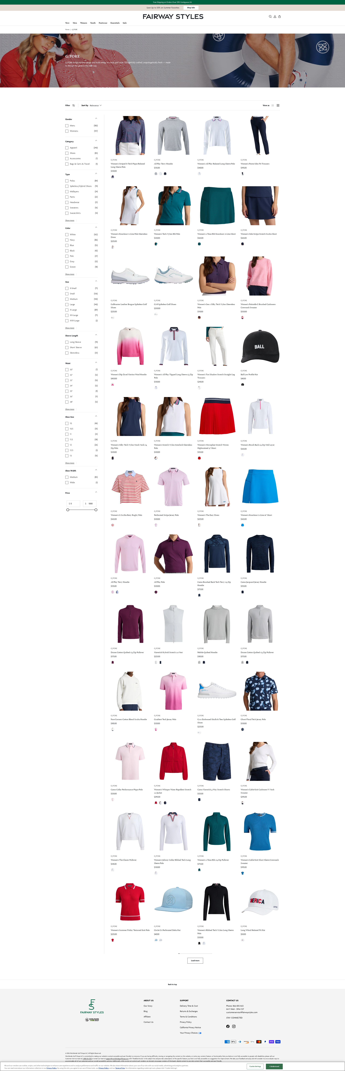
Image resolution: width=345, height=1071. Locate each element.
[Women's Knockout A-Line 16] (260, 486)
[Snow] (160, 173)
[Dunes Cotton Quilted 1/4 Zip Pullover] (130, 624)
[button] (279, 16)
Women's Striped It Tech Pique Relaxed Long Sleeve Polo (128, 165)
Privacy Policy (186, 1022)
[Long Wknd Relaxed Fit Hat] (260, 901)
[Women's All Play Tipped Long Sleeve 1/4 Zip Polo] (173, 346)
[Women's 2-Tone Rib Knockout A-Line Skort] (216, 205)
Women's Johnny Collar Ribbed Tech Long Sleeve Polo (172, 861)
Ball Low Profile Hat (249, 374)
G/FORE (74, 29)
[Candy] (242, 317)
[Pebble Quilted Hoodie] (216, 624)
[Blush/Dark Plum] (156, 729)
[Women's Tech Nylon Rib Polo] (173, 205)
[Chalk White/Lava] (112, 525)
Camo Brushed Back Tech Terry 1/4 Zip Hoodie (214, 583)
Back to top (172, 984)
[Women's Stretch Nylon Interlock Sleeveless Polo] (173, 416)
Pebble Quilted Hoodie (207, 652)
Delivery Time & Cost (189, 1006)
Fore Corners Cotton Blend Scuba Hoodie (129, 719)
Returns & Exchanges (189, 1011)
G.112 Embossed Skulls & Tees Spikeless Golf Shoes (216, 721)
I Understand (274, 1066)
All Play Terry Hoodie (163, 163)
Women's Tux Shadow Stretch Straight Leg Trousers (216, 376)
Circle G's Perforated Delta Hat (167, 929)
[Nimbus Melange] (199, 662)
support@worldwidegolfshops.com (117, 1059)
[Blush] (156, 525)
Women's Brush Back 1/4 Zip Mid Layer (258, 444)
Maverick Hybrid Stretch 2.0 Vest (168, 652)
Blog (145, 1011)
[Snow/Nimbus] (112, 317)
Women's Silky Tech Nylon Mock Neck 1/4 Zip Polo (129, 446)
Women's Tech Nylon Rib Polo (167, 233)
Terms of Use (120, 1068)
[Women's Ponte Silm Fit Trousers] (260, 135)
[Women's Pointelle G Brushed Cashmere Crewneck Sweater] (260, 275)
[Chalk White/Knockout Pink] (112, 384)
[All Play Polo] (173, 553)
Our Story (148, 1006)
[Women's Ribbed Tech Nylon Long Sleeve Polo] (216, 901)
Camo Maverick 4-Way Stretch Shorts (213, 789)
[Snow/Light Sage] (156, 314)
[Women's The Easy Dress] (216, 486)
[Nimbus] (156, 662)
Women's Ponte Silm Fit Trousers (255, 163)
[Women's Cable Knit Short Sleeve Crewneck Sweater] (260, 831)
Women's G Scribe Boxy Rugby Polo (126, 514)
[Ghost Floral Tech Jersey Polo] (260, 691)
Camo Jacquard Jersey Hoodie (253, 581)
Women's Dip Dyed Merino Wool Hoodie (128, 374)
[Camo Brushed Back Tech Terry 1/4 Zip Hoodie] (216, 553)
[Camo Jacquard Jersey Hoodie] (260, 553)
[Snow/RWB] (242, 940)
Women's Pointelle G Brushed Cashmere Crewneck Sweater (258, 305)
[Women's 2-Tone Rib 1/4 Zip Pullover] (216, 831)
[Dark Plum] (156, 592)
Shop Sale (191, 8)
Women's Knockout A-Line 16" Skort (256, 514)
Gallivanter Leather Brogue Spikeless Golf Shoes (129, 305)
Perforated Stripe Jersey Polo (166, 514)
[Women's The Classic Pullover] (130, 831)
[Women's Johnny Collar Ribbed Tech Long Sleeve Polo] (173, 831)
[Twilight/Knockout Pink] (199, 317)
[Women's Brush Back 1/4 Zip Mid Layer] (260, 416)
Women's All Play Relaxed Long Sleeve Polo (216, 163)
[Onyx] (242, 384)
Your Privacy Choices (189, 1033)
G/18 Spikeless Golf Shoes (165, 304)
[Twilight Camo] (199, 595)
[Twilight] (112, 177)
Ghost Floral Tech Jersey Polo (253, 719)
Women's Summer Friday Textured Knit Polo (130, 929)
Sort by (85, 105)
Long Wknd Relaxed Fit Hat (253, 929)
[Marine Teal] (156, 244)
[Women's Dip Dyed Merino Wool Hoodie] (130, 346)
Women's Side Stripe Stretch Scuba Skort (259, 233)
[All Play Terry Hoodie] (173, 135)
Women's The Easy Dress (208, 514)
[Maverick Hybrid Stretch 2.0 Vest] (173, 624)
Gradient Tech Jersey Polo (165, 719)
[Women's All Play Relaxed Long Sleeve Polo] (216, 135)
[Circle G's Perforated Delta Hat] (173, 901)
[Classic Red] (156, 802)
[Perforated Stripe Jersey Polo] (173, 486)
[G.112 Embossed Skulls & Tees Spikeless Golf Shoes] (216, 691)
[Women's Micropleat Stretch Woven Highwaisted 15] (216, 416)
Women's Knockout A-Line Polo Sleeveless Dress (129, 235)
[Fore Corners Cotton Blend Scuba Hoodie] (130, 691)
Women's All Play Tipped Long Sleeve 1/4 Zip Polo (173, 376)
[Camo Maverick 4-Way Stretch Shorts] (216, 761)
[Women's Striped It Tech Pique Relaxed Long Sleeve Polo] (130, 135)
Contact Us (148, 1022)
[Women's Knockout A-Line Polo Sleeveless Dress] (130, 205)
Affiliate (147, 1016)
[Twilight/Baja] (242, 729)
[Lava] (199, 458)
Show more (69, 220)
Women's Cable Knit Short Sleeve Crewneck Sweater (260, 861)
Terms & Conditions (188, 1016)
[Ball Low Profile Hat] (260, 346)
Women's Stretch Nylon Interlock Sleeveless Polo (173, 446)
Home (67, 29)
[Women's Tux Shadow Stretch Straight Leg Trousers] (216, 346)
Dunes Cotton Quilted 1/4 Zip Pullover (127, 652)
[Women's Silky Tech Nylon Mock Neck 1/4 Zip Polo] (130, 416)
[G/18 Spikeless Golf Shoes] (173, 275)
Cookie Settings (255, 1066)
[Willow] (117, 592)
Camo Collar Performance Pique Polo (127, 789)
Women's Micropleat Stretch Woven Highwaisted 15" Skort (213, 446)
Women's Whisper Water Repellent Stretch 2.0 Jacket (172, 791)
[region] (172, 1066)
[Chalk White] (199, 387)
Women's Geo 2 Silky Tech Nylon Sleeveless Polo (216, 305)
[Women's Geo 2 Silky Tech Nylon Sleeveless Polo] (216, 275)
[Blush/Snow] (112, 799)
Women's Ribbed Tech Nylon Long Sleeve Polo (215, 931)
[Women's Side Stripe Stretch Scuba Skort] (260, 205)
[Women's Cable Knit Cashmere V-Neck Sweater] (260, 761)
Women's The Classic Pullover (124, 859)
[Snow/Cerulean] (199, 732)
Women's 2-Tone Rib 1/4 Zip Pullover (213, 859)
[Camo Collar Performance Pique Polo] (130, 761)
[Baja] (156, 940)
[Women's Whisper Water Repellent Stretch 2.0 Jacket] (173, 761)
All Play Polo (159, 581)
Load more (195, 961)
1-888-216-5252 (87, 1059)
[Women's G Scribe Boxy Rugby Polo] (130, 486)
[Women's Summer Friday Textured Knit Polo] (130, 901)
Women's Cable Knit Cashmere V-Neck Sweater (257, 791)
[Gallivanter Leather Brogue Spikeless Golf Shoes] (130, 275)
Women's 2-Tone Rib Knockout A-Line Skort (216, 233)
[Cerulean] (242, 525)
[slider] (67, 509)
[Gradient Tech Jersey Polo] (173, 691)
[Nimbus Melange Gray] (156, 173)
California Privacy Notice (190, 1027)
